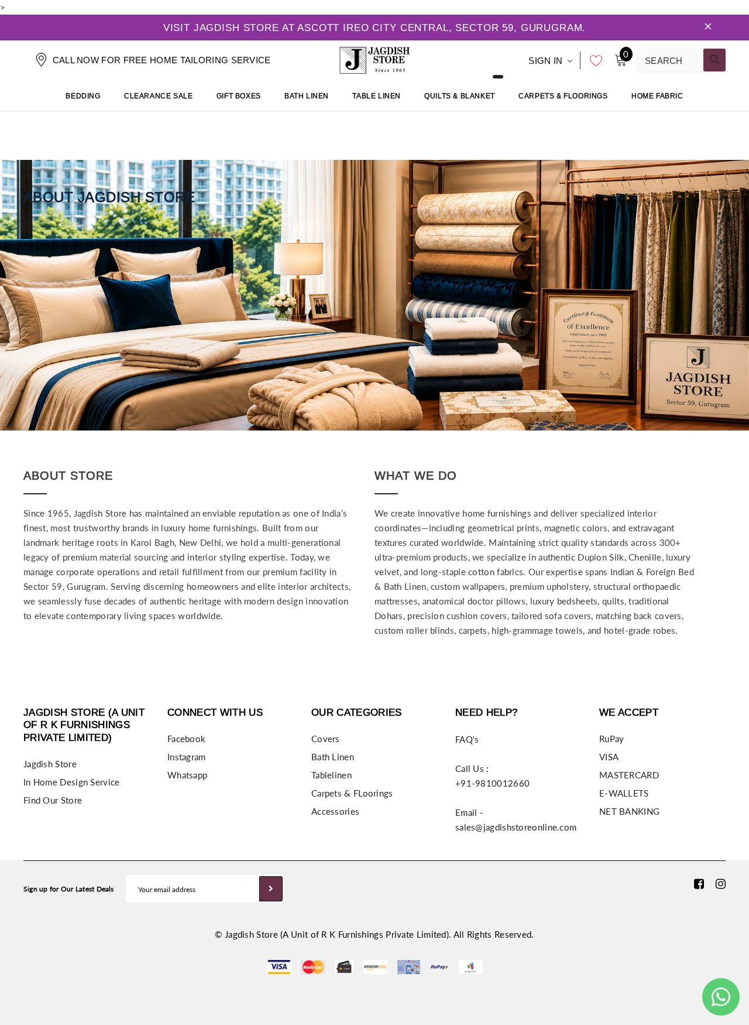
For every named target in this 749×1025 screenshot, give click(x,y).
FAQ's (467, 739)
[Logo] (374, 59)
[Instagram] (721, 883)
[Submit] (271, 888)
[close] (708, 27)
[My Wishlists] (592, 60)
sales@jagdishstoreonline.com (515, 827)
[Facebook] (699, 883)
